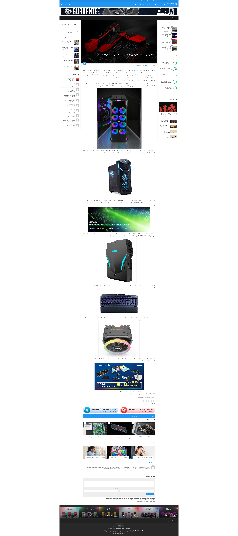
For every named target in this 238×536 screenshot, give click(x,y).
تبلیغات (164, 521)
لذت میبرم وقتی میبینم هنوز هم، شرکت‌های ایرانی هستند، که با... (69, 96)
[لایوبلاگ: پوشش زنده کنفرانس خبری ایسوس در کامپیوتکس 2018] (119, 428)
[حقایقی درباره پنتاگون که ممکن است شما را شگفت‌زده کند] (173, 121)
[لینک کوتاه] (134, 66)
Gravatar (143, 501)
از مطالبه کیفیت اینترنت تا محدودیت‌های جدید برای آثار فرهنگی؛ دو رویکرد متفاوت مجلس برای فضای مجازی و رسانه (166, 48)
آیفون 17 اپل (148, 1)
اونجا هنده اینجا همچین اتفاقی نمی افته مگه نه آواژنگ (69, 80)
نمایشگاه (174, 18)
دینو (138, 1)
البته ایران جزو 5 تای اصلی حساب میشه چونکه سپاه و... (69, 121)
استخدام (159, 521)
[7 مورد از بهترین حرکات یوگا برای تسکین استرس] (173, 131)
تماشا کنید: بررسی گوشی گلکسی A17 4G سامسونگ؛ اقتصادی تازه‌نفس (166, 81)
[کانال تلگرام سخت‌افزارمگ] (120, 533)
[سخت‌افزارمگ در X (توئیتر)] (115, 533)
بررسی (156, 4)
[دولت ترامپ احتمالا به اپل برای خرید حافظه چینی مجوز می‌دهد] (76, 55)
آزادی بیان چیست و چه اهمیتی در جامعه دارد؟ (166, 136)
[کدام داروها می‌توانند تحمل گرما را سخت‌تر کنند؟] (143, 452)
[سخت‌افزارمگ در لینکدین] (113, 533)
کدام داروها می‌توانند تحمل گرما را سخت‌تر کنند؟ (144, 457)
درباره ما (168, 521)
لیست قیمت (141, 4)
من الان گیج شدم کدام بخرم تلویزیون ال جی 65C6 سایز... (68, 90)
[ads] (119, 11)
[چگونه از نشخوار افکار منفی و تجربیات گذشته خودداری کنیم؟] (95, 452)
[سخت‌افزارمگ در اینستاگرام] (119, 533)
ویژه (135, 4)
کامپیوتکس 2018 (147, 397)
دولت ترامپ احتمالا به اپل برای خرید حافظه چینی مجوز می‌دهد (67, 55)
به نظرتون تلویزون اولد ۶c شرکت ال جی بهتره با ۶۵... (69, 101)
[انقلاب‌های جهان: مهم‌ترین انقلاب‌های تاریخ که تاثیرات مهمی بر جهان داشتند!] (168, 107)
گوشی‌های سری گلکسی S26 (157, 1)
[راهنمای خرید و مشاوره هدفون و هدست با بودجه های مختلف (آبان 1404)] (168, 512)
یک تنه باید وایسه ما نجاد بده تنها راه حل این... (68, 85)
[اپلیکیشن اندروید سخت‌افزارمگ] (122, 533)
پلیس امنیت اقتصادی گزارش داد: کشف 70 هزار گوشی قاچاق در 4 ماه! (135, 416)
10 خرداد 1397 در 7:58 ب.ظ (141, 466)
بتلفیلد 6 (142, 1)
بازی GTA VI (173, 1)
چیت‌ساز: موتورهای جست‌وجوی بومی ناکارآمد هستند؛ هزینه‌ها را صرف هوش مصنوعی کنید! (67, 68)
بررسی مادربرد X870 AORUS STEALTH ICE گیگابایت (167, 75)
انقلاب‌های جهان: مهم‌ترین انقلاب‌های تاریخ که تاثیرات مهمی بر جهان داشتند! (169, 114)
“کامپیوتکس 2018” (136, 70)
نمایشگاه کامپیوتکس (140, 397)
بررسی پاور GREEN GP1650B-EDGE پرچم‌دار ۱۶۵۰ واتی (165, 41)
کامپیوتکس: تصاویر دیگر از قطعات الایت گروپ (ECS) (97, 437)
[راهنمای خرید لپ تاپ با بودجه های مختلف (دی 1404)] (89, 512)
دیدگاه (151, 462)
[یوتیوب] (137, 410)
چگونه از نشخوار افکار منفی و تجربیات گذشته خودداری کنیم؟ (95, 458)
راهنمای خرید (149, 4)
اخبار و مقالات (163, 4)
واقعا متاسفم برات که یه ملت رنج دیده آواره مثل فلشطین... (68, 111)
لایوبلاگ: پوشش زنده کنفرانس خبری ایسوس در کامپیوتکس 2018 (120, 437)
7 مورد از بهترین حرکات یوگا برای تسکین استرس (165, 131)
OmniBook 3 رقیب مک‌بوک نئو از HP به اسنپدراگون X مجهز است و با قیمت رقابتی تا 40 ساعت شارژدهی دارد (67, 49)
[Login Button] (62, 4)
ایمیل (116, 488)
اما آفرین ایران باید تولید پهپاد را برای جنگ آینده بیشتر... (68, 126)
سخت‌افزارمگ (174, 521)
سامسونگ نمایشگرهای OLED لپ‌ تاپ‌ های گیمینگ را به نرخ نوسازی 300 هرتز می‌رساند (166, 36)
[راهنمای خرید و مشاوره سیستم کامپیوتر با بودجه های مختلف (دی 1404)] (149, 512)
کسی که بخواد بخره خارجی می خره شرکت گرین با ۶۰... (69, 106)
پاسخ (149, 471)
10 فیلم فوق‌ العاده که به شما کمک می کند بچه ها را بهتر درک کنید (119, 458)
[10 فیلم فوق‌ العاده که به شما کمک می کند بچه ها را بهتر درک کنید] (119, 452)
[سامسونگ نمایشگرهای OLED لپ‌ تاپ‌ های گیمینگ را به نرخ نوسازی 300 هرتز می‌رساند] (174, 35)
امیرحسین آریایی (147, 66)
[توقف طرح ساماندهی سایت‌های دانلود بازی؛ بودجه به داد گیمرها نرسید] (76, 61)
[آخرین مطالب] (74, 38)
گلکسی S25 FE (166, 1)
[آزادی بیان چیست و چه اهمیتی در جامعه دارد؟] (173, 136)
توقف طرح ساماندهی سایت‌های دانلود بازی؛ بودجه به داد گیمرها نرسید (67, 62)
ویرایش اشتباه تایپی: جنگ (70, 116)
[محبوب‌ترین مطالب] (65, 38)
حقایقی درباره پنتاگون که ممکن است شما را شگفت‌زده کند (165, 122)
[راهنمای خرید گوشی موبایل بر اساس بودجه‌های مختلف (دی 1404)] (129, 512)
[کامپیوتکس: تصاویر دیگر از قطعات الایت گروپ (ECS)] (95, 428)
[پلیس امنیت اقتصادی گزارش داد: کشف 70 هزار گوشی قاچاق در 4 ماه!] (76, 42)
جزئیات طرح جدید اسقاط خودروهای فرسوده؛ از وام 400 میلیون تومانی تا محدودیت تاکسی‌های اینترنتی (166, 29)
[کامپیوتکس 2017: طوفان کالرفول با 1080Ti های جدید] (143, 428)
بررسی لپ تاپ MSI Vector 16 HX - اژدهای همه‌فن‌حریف (166, 88)
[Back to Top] (119, 524)
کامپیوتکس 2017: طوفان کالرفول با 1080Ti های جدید (145, 437)
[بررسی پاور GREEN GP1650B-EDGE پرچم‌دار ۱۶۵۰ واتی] (174, 41)
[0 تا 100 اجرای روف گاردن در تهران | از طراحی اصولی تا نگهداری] (173, 126)
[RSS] (124, 533)
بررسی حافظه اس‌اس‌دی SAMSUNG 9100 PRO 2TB (165, 69)
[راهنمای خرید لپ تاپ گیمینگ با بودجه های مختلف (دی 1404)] (69, 512)
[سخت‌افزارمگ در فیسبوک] (117, 533)
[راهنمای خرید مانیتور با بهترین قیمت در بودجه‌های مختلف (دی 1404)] (109, 512)
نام (153, 488)
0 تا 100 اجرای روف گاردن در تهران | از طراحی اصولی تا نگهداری (165, 127)
